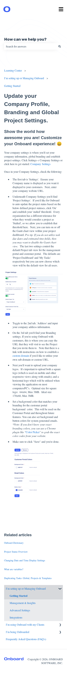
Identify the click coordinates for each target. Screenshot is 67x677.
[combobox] (30, 46)
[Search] (59, 46)
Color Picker (33, 432)
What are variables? (13, 569)
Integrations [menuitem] (16, 617)
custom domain (21, 355)
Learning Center (13, 70)
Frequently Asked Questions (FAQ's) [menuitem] (26, 639)
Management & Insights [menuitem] (23, 603)
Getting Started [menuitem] (18, 596)
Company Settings (40, 164)
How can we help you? (25, 39)
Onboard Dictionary (14, 542)
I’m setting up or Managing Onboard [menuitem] (26, 588)
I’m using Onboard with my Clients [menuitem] (25, 624)
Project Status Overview (16, 551)
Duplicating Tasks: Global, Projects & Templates (28, 578)
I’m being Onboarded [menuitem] (17, 632)
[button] (60, 588)
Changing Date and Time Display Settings (24, 560)
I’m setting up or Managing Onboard (24, 78)
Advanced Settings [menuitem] (20, 610)
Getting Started (12, 86)
